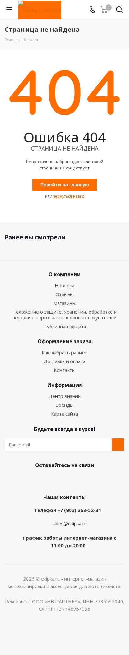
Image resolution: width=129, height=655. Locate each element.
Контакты (64, 370)
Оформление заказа (65, 341)
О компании (64, 274)
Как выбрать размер (65, 352)
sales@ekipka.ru (69, 523)
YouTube (63, 480)
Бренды (64, 405)
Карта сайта (64, 413)
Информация (64, 385)
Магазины (64, 303)
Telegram (47, 480)
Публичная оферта (64, 326)
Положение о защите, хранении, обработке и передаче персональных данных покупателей (64, 315)
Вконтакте (31, 480)
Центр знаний (65, 396)
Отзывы (64, 294)
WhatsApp (78, 480)
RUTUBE (94, 480)
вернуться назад (68, 196)
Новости (64, 285)
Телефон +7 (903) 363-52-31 (67, 510)
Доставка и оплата (64, 361)
